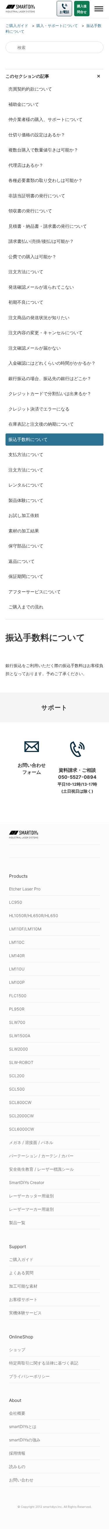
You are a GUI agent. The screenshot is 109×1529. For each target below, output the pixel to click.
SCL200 (16, 1075)
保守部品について (25, 546)
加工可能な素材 (23, 1286)
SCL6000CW (21, 1129)
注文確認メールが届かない (34, 348)
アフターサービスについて (34, 591)
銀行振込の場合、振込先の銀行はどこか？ (49, 378)
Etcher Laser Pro (24, 888)
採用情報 (17, 1453)
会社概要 (17, 1413)
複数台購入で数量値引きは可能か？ (43, 150)
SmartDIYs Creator (26, 1182)
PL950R (16, 1008)
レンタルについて (25, 485)
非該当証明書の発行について (36, 195)
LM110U (16, 968)
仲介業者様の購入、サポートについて (45, 119)
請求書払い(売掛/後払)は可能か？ (41, 241)
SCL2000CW (21, 1115)
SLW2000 (18, 1049)
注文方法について (25, 271)
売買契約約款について (30, 89)
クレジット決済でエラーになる (38, 409)
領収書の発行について (30, 211)
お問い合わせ (21, 1479)
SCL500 (17, 1089)
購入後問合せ (82, 9)
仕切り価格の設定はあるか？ (36, 135)
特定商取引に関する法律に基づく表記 (43, 1362)
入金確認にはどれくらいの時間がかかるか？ (52, 363)
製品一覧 (17, 1222)
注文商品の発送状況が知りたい (38, 317)
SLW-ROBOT (21, 1062)
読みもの (17, 1466)
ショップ (17, 1349)
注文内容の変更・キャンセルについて (45, 332)
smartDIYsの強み (24, 1439)
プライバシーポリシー (29, 1376)
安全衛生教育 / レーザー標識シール (41, 1169)
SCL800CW (20, 1102)
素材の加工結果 (23, 531)
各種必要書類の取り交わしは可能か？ (45, 180)
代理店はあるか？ (25, 165)
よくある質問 (21, 1272)
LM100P (17, 982)
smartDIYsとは (22, 1426)
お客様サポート (23, 1299)
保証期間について (25, 576)
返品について (21, 561)
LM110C (16, 942)
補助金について (23, 104)
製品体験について (25, 500)
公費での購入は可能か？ (32, 256)
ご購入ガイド (21, 1259)
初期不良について (25, 302)
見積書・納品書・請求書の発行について (47, 226)
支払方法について (25, 454)
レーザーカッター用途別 (31, 1195)
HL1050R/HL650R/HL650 (33, 915)
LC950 (15, 902)
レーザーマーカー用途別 (31, 1209)
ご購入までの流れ (25, 607)
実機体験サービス (25, 1312)
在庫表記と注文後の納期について (41, 424)
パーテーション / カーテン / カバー (41, 1155)
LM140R (17, 955)
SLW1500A (19, 1035)
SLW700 (17, 1022)
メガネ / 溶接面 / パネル (31, 1142)
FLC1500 (17, 995)
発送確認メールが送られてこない (41, 287)
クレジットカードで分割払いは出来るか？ (49, 393)
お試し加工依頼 (23, 515)
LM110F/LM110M (25, 928)
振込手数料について (28, 439)
